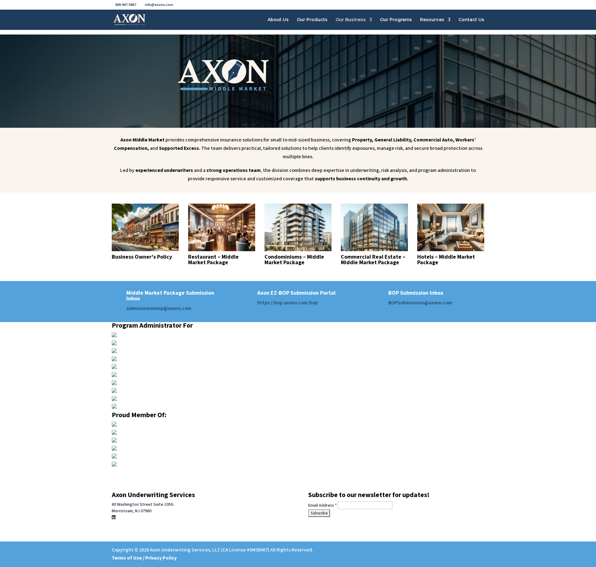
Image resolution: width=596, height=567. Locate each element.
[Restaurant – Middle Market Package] (221, 227)
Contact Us (471, 19)
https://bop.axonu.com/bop (287, 302)
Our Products (312, 19)
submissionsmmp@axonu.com (159, 308)
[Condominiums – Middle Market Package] (298, 227)
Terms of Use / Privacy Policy (144, 558)
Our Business (351, 19)
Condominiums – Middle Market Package (294, 259)
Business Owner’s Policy (142, 257)
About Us (278, 19)
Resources (432, 19)
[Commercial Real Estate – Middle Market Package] (374, 227)
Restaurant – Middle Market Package (213, 259)
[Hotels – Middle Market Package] (450, 227)
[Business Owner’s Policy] (145, 227)
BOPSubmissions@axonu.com (420, 302)
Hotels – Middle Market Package (446, 259)
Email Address (322, 505)
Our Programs (396, 19)
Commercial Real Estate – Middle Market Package (373, 259)
